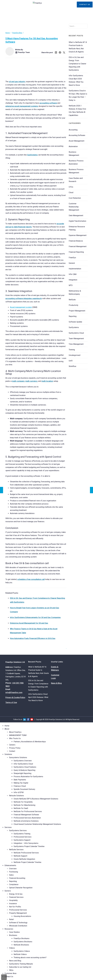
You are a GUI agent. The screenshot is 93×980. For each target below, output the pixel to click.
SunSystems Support (22, 840)
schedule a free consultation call (31, 579)
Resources (9, 929)
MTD (71, 285)
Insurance (13, 903)
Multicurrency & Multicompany (75, 292)
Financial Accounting (17, 878)
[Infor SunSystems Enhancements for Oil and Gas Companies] (1, 490)
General (72, 263)
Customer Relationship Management (74, 207)
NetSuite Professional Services (26, 853)
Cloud (71, 192)
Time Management (76, 344)
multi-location (47, 381)
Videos (12, 948)
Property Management (18, 913)
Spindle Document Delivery (24, 789)
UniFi (71, 361)
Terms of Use (11, 702)
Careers (12, 745)
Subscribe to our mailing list (20, 967)
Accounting (73, 130)
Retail (11, 919)
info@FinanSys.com (13, 692)
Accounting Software (77, 135)
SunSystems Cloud (76, 333)
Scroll (4, 977)
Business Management (74, 153)
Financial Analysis (76, 241)
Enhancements (10, 865)
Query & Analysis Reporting (24, 770)
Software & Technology (18, 922)
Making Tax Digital (21, 783)
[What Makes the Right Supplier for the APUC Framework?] (91, 490)
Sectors (8, 891)
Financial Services (16, 897)
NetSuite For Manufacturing (24, 805)
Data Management (76, 215)
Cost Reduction (75, 198)
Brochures (13, 935)
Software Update (75, 322)
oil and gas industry (17, 82)
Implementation (75, 269)
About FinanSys (15, 732)
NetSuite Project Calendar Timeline (27, 862)
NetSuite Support (20, 856)
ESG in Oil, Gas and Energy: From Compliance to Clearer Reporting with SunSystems (77, 63)
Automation (73, 146)
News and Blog (15, 961)
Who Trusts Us (15, 738)
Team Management (76, 338)
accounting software (48, 103)
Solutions (8, 754)
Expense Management (77, 235)
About (7, 729)
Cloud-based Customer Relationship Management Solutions (37, 824)
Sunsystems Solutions (18, 757)
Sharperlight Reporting (22, 773)
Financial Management (77, 246)
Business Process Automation (76, 162)
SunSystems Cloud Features (25, 767)
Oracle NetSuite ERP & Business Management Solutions (36, 799)
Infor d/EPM (18, 792)
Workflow (72, 366)
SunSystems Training (22, 834)
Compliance (13, 884)
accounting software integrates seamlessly (23, 298)
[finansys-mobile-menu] (2, 5)
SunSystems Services (18, 830)
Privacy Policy (14, 748)
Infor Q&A (72, 274)
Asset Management (76, 141)
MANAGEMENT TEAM (17, 735)
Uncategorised (74, 355)
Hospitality (13, 900)
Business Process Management (76, 171)
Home (7, 33)
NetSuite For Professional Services (28, 811)
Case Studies (14, 932)
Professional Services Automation (27, 818)
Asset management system (21, 307)
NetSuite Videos (20, 954)
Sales (11, 875)
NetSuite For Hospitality (23, 802)
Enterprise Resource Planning (77, 228)
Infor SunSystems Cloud (23, 764)
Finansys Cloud (20, 786)
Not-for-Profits (15, 907)
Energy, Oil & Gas (15, 894)
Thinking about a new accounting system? (30, 957)
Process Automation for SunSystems (28, 776)
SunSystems (32, 155)
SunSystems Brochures (23, 942)
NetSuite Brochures (21, 945)
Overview (13, 869)
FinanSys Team (24, 52)
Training (72, 350)
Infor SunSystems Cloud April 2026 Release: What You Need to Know (38, 697)
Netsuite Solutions (16, 795)
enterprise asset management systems (21, 106)
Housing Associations (22, 916)
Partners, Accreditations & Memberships (30, 742)
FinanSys (72, 257)
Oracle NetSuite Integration (24, 859)
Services (8, 827)
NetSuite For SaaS (21, 808)
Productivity (73, 305)
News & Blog (56, 683)
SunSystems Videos (22, 951)
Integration (73, 280)
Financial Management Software (26, 815)
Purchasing (13, 872)
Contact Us (84, 4)
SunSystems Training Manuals (21, 964)
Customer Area (10, 973)
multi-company (18, 381)
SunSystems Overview (23, 761)
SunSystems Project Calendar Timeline (29, 846)
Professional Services (22, 837)
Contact (12, 751)
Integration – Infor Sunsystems (26, 843)
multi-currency (31, 381)
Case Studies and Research (76, 179)
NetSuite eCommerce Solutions (26, 821)
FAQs (11, 970)
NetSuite (72, 300)
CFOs (71, 187)
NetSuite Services (16, 849)
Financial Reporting (76, 252)
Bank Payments (20, 780)
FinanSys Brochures (21, 938)
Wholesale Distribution (18, 926)
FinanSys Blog (17, 33)
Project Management (77, 311)
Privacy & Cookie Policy (15, 697)
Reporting (72, 316)
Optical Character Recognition (20, 888)
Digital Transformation (77, 221)
